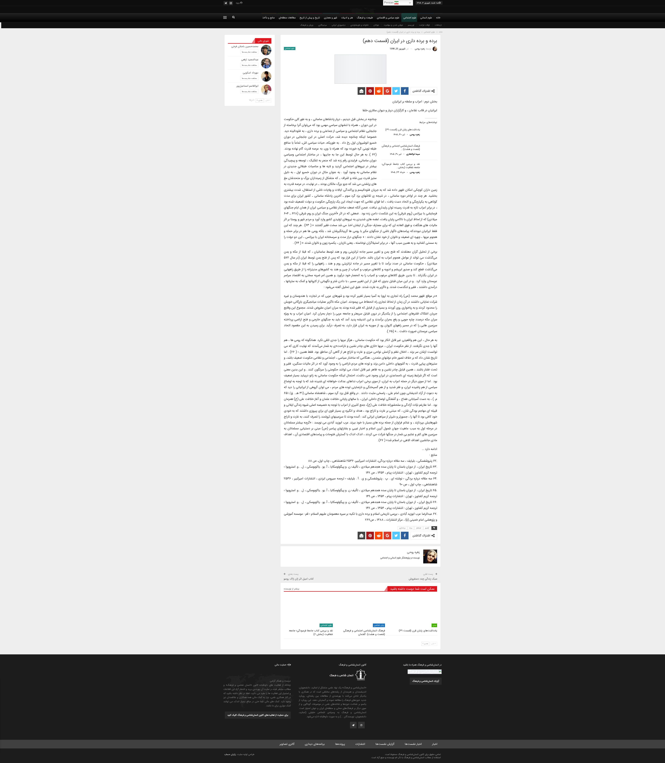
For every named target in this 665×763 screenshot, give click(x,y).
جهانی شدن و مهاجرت (393, 25)
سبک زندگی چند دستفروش (423, 579)
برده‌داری (402, 528)
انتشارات (360, 744)
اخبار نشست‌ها (413, 744)
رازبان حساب (230, 754)
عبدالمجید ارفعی (249, 60)
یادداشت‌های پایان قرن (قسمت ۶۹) (402, 129)
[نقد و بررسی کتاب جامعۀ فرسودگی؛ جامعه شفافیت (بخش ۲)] (429, 168)
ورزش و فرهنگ (306, 25)
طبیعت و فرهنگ (365, 18)
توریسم (411, 25)
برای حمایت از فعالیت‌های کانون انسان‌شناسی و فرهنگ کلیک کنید (257, 715)
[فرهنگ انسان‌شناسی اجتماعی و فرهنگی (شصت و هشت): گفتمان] (429, 149)
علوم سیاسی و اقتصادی (388, 18)
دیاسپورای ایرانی (338, 25)
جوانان (376, 25)
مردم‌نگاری (322, 25)
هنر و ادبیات (347, 18)
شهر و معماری (330, 18)
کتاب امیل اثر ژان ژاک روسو (299, 579)
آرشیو (427, 528)
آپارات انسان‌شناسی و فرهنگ (425, 681)
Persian (389, 2)
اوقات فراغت (424, 25)
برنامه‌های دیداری (315, 744)
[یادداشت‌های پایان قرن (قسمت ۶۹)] (429, 133)
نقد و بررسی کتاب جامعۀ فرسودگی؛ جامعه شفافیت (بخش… (401, 165)
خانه (438, 18)
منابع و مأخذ (268, 18)
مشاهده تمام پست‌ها (249, 52)
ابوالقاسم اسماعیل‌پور (247, 86)
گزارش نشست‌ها (384, 744)
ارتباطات (438, 25)
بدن (434, 625)
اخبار (434, 744)
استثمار (418, 528)
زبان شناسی (379, 625)
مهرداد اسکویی (250, 73)
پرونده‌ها (340, 744)
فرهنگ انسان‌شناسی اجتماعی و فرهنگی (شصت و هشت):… (401, 147)
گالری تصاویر (287, 744)
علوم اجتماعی (409, 18)
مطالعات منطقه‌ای (287, 18)
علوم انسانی (426, 18)
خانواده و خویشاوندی (359, 25)
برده (410, 528)
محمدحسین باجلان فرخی (244, 46)
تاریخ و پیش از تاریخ (310, 18)
